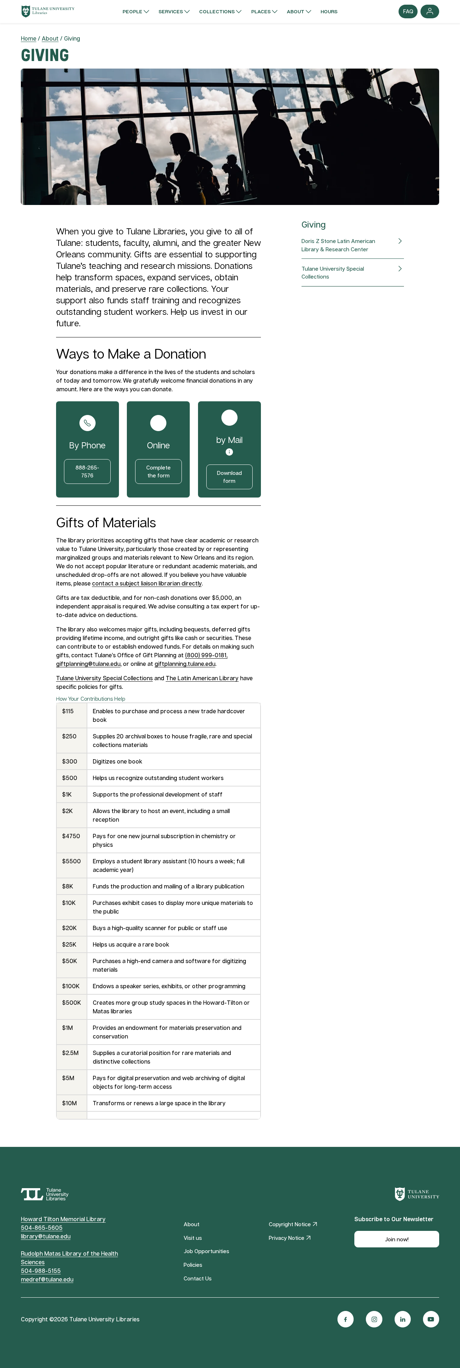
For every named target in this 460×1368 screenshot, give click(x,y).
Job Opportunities (206, 1251)
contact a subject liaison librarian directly (147, 583)
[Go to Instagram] (374, 1319)
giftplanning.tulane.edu (185, 663)
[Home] (48, 11)
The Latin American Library (202, 678)
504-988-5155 (41, 1270)
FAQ (408, 13)
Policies (193, 1264)
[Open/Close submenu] (146, 12)
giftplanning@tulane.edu (88, 663)
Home (28, 38)
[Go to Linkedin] (403, 1319)
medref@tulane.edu (47, 1279)
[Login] (430, 11)
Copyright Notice (290, 1224)
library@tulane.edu (45, 1236)
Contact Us (198, 1278)
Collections (217, 11)
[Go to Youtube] (431, 1319)
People (132, 11)
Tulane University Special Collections (104, 678)
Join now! (397, 1239)
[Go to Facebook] (345, 1319)
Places (261, 11)
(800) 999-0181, (206, 655)
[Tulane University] (417, 1194)
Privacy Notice (286, 1237)
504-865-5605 (42, 1227)
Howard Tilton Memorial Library (63, 1219)
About (295, 11)
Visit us (193, 1237)
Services (170, 11)
